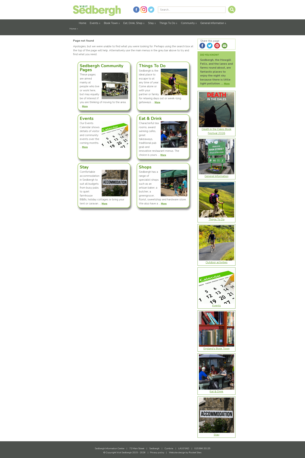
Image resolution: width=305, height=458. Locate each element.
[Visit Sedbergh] (97, 15)
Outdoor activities (217, 262)
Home (82, 23)
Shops (145, 167)
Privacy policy (157, 452)
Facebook (136, 10)
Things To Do (167, 23)
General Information (212, 23)
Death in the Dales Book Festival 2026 (216, 131)
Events (94, 23)
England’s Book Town (217, 349)
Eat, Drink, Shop (132, 23)
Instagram (144, 10)
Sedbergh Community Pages (101, 67)
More (227, 83)
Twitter (151, 10)
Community (188, 23)
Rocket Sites (195, 452)
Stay (151, 23)
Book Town (111, 23)
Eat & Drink (150, 118)
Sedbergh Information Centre (110, 448)
